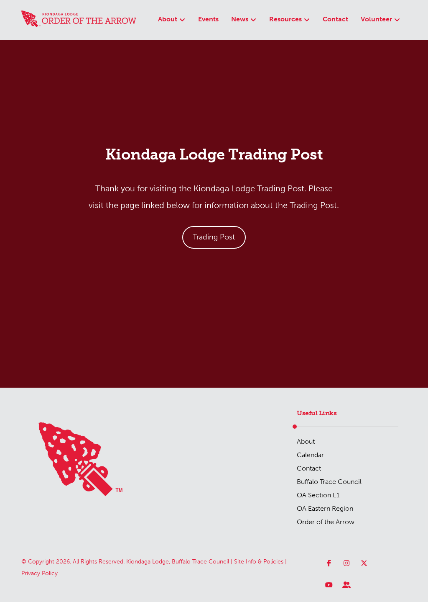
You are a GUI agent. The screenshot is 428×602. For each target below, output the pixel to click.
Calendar (310, 455)
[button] (329, 563)
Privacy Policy (39, 573)
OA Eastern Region (325, 508)
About (306, 441)
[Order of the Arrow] (78, 18)
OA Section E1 (318, 495)
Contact (309, 468)
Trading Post (214, 237)
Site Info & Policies (258, 561)
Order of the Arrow (325, 522)
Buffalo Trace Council (329, 482)
